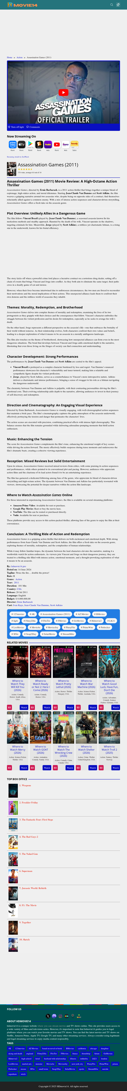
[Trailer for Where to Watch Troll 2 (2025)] (101, 767)
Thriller (69, 691)
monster (39, 1063)
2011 (16, 582)
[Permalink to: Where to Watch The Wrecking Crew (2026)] (63, 727)
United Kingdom (84, 759)
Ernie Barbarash (25, 601)
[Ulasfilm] (72, 1016)
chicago (93, 1048)
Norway (109, 759)
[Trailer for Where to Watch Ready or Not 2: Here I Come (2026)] (32, 707)
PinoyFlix (70, 627)
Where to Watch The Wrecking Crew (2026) (63, 751)
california (82, 1048)
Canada (61, 762)
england (29, 1053)
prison (115, 1063)
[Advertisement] (63, 32)
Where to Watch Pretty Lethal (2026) (63, 684)
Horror (12, 697)
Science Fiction (89, 691)
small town (43, 1069)
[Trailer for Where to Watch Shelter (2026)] (78, 767)
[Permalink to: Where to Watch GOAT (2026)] (40, 727)
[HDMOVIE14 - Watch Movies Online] (22, 4)
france (75, 1053)
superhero (13, 1074)
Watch (24, 707)
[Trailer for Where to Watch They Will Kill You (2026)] (9, 707)
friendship (86, 1053)
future (96, 1053)
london (104, 1058)
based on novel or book (52, 1048)
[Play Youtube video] (63, 92)
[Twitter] (48, 1016)
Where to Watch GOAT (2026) (40, 749)
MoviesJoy (53, 627)
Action (18, 579)
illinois (73, 1058)
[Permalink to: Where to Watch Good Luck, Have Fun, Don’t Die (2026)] (109, 661)
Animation (43, 757)
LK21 (112, 620)
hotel (38, 1058)
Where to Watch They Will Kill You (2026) (17, 685)
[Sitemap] (79, 1016)
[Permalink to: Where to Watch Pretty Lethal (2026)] (63, 661)
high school (26, 1058)
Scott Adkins (56, 605)
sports (81, 1069)
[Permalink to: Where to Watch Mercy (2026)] (17, 727)
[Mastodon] (54, 1016)
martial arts (26, 1063)
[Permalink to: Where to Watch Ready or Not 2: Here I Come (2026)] (40, 661)
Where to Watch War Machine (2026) (86, 684)
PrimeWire (88, 627)
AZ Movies (83, 614)
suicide (105, 1069)
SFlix (15, 633)
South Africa (20, 697)
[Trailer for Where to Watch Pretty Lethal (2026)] (55, 707)
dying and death (15, 1053)
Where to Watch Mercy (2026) (17, 749)
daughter (104, 1048)
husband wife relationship (55, 1058)
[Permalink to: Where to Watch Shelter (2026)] (86, 727)
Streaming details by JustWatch (18, 157)
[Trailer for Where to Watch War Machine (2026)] (78, 707)
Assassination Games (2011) (56, 614)
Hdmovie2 (97, 620)
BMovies (100, 614)
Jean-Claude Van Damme (36, 605)
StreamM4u (68, 633)
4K (33, 614)
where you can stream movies (51, 1025)
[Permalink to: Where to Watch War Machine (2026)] (86, 661)
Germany (110, 702)
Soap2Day (31, 633)
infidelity (84, 1058)
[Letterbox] (66, 1016)
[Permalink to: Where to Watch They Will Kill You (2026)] (17, 661)
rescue (23, 1069)
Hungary (61, 694)
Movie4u (36, 627)
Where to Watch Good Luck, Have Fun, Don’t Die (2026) (109, 687)
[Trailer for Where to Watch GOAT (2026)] (32, 767)
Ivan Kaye (18, 605)
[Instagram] (60, 1016)
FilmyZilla (30, 620)
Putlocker (105, 627)
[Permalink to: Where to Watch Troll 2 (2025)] (109, 727)
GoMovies (79, 620)
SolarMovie (49, 633)
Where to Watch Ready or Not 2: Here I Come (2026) (41, 685)
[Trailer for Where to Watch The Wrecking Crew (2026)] (55, 767)
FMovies (62, 620)
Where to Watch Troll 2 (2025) (109, 749)
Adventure (112, 697)
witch (23, 1074)
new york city (77, 1063)
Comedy (20, 694)
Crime (70, 760)
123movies (18, 614)
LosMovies (18, 627)
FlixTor (46, 620)
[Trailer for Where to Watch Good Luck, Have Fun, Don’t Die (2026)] (101, 707)
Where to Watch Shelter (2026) (86, 749)
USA (19, 588)
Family (41, 759)
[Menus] (118, 5)
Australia (87, 694)
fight (15, 620)
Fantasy (109, 757)
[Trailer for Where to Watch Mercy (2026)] (9, 767)
